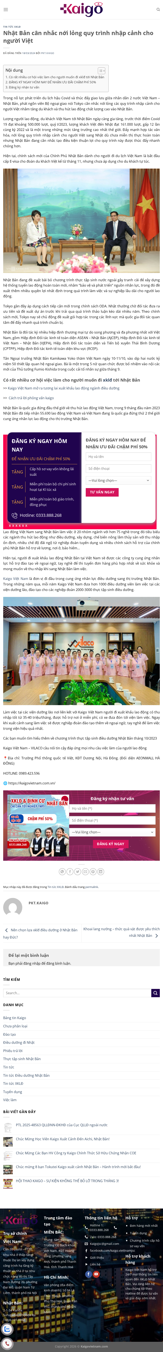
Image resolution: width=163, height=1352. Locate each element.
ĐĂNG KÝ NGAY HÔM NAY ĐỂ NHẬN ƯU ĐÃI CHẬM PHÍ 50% (52, 82)
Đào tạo (9, 1034)
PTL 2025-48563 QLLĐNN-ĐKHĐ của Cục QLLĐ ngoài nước (62, 1125)
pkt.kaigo (47, 53)
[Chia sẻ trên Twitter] (77, 871)
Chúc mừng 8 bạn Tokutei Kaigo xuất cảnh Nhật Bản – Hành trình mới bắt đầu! (78, 1167)
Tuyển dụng (12, 1091)
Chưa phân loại (15, 1026)
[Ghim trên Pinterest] (93, 871)
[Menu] (5, 9)
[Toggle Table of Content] (99, 70)
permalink (91, 887)
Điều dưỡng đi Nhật (19, 1042)
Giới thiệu (97, 1257)
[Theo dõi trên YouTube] (96, 1274)
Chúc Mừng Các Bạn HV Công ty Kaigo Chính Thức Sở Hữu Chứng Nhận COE (76, 1153)
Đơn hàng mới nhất (144, 1226)
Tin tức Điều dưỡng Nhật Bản (26, 1075)
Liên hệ (95, 1264)
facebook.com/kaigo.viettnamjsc (112, 1250)
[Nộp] (155, 993)
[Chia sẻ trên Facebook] (69, 871)
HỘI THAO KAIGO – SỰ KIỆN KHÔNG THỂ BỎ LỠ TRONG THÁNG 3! (67, 1181)
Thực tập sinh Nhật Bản (22, 1059)
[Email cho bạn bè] (85, 871)
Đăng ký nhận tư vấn (24, 87)
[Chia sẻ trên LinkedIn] (100, 871)
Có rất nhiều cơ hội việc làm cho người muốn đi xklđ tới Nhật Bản (56, 77)
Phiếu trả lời (12, 1050)
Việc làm (10, 1100)
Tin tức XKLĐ (12, 26)
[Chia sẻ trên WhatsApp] (62, 871)
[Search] (158, 10)
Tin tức (8, 1067)
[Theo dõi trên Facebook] (88, 1274)
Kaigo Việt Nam (15, 578)
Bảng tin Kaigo (14, 1017)
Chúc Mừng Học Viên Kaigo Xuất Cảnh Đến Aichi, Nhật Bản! (63, 1139)
